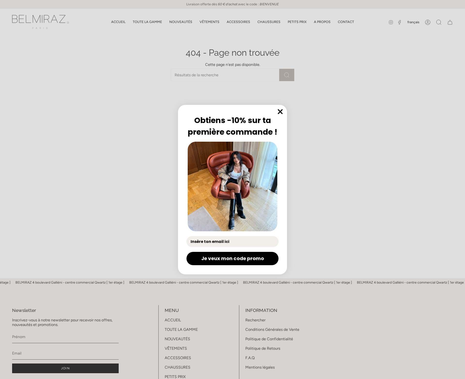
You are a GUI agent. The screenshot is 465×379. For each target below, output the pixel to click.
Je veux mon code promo (232, 258)
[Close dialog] (280, 111)
